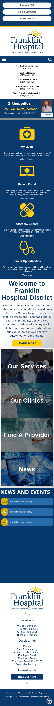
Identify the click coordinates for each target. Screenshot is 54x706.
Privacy (46, 697)
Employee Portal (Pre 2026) (27, 661)
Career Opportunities (27, 261)
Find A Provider (27, 435)
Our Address (27, 620)
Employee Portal (27, 658)
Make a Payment (27, 159)
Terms (40, 697)
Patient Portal (27, 18)
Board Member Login (27, 664)
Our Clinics (27, 400)
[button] (27, 683)
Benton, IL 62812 (28, 629)
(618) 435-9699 (27, 89)
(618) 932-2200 (27, 95)
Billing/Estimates (27, 12)
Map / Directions (28, 635)
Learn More (26, 343)
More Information (27, 199)
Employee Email (27, 655)
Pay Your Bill (27, 5)
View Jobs (27, 275)
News (27, 469)
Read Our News (27, 677)
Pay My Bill (27, 147)
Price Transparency (27, 649)
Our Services (27, 366)
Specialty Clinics (27, 223)
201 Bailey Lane (28, 626)
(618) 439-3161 (27, 75)
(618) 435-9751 (27, 82)
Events (27, 646)
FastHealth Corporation (38, 693)
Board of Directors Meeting (21, 501)
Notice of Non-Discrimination (27, 652)
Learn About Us (27, 670)
